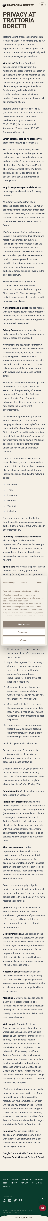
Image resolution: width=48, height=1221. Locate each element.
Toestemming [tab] (9, 582)
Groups (6, 1186)
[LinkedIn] (9, 1200)
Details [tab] (24, 582)
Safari (41, 1157)
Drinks (15, 1179)
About (14, 1183)
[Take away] (42, 1199)
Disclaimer (37, 1183)
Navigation (26, 1218)
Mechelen (26, 1179)
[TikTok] (15, 1200)
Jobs (5, 1183)
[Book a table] (42, 1207)
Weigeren (24, 640)
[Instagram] (4, 1200)
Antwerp (39, 1179)
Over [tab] (39, 582)
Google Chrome (10, 1153)
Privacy (24, 1183)
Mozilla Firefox (26, 1153)
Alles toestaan (24, 624)
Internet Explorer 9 (28, 1157)
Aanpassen (22, 632)
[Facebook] (20, 1200)
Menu (5, 1179)
